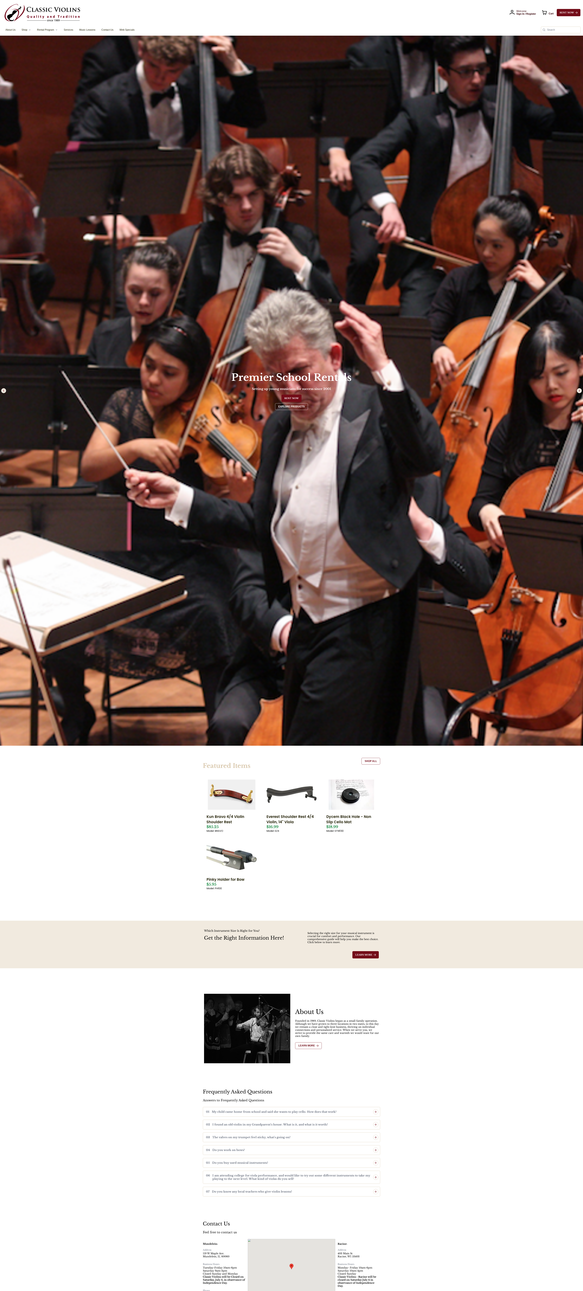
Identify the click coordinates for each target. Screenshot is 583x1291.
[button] (291, 1112)
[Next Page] (579, 390)
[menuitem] (10, 30)
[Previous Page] (3, 390)
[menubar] (70, 30)
